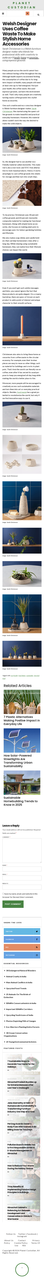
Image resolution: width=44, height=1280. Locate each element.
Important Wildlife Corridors (19, 1009)
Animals (10, 1120)
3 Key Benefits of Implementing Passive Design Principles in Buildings (21, 1189)
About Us (8, 1240)
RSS (7, 947)
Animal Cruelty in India (16, 976)
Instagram (10, 955)
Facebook (10, 939)
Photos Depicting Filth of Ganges (21, 1021)
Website (5, 883)
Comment (6, 837)
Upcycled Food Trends (16, 988)
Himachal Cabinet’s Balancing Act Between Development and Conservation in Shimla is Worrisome (19, 1213)
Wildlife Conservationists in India (21, 1003)
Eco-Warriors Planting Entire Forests (22, 1027)
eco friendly (14, 675)
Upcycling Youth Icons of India (19, 1015)
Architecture (12, 1183)
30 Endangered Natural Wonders (21, 970)
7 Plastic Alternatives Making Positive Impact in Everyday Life (22, 720)
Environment (12, 1079)
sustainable (29, 675)
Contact (22, 1240)
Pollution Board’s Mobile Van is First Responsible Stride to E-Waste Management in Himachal (21, 1149)
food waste (22, 392)
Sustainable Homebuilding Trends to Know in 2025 (21, 801)
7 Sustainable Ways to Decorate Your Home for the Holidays (20, 1064)
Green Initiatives (13, 1058)
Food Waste (22, 675)
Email (5, 874)
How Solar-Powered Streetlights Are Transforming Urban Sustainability (18, 761)
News (9, 1141)
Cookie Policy (21, 1243)
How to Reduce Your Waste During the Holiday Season (20, 1167)
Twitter (9, 931)
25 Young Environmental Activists (21, 1042)
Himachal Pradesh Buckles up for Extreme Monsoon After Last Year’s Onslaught (22, 1085)
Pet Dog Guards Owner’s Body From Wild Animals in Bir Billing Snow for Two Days (21, 1126)
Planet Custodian (22, 5)
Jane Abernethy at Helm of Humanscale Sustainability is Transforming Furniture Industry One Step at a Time (21, 1107)
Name (4, 865)
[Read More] (8, 1070)
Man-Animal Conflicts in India (19, 982)
